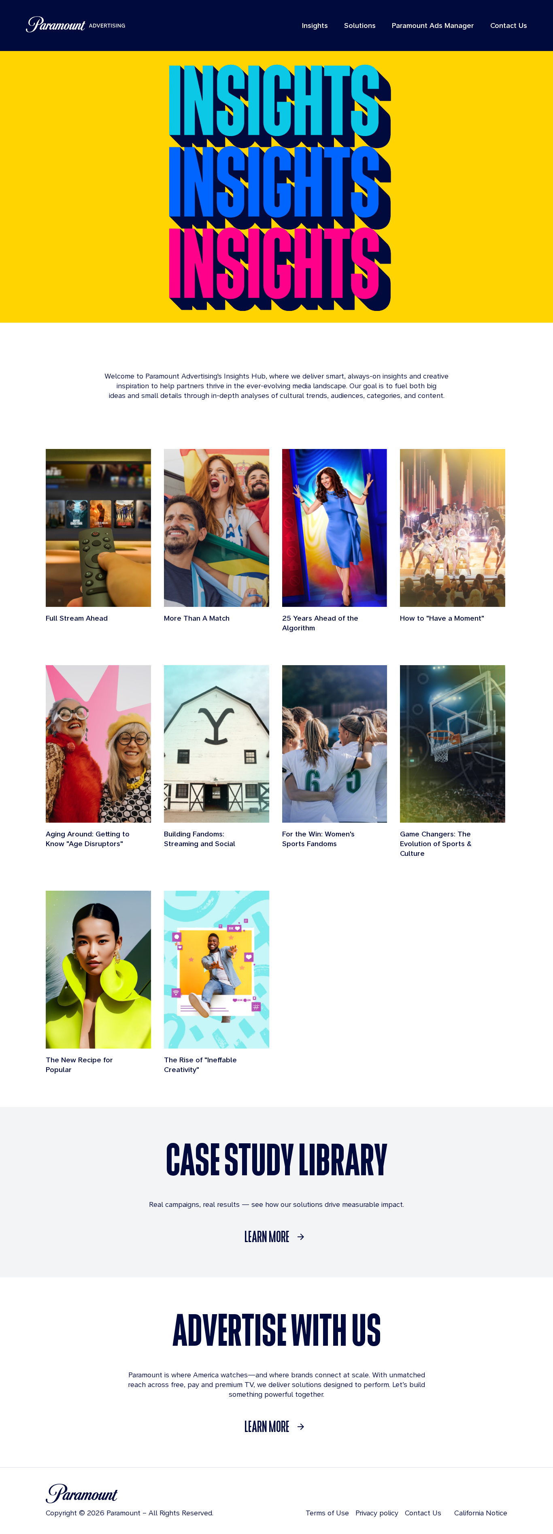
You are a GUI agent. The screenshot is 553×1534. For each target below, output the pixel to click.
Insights (315, 25)
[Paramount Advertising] (75, 24)
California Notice (480, 1512)
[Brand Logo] (129, 1493)
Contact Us (508, 25)
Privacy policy (376, 1512)
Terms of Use (327, 1512)
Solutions (360, 25)
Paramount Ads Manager (433, 25)
